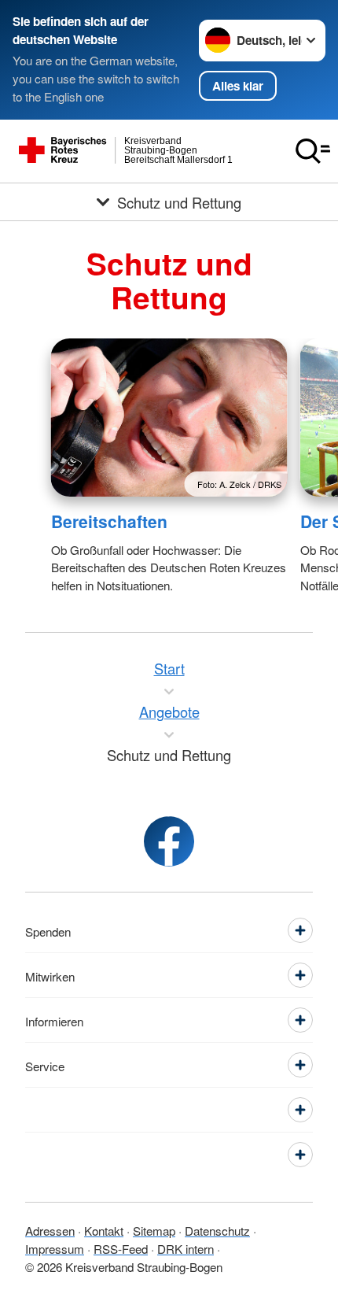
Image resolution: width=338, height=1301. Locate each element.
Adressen (50, 1230)
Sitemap (154, 1230)
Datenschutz (217, 1230)
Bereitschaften (109, 521)
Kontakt (103, 1230)
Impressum (54, 1248)
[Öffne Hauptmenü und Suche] (313, 151)
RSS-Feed (121, 1248)
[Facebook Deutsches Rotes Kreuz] (169, 841)
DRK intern (185, 1248)
